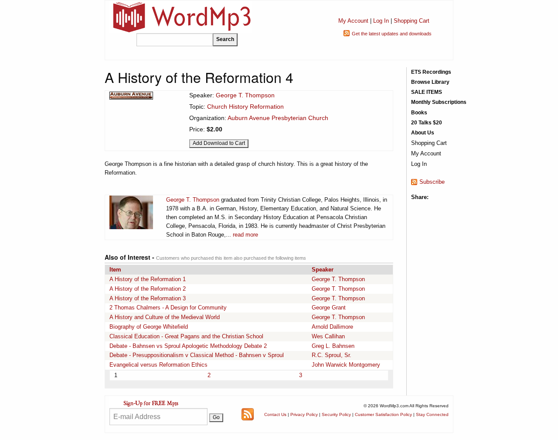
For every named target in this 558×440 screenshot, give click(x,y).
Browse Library (430, 82)
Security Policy (336, 414)
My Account (353, 20)
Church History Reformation (245, 106)
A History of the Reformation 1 (147, 279)
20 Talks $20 (426, 123)
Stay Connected (432, 414)
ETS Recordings (431, 72)
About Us (422, 133)
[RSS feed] (248, 413)
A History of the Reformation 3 (147, 298)
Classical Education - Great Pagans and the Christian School (186, 336)
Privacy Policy (304, 414)
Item (115, 269)
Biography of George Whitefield (148, 326)
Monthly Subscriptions (438, 102)
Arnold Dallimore (332, 326)
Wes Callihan (328, 336)
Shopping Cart (411, 20)
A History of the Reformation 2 (147, 288)
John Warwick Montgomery (346, 364)
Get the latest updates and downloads (392, 33)
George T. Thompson (245, 95)
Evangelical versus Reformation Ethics (158, 364)
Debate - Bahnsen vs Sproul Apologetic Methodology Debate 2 (188, 346)
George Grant (329, 307)
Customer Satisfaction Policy (383, 414)
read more (245, 234)
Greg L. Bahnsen (333, 346)
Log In (381, 20)
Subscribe (432, 182)
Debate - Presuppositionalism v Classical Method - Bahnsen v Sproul (196, 355)
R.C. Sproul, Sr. (331, 355)
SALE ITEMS (426, 92)
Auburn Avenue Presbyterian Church (278, 117)
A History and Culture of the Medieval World (164, 317)
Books (419, 113)
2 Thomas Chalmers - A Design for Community (168, 307)
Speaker (322, 269)
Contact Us (275, 414)
